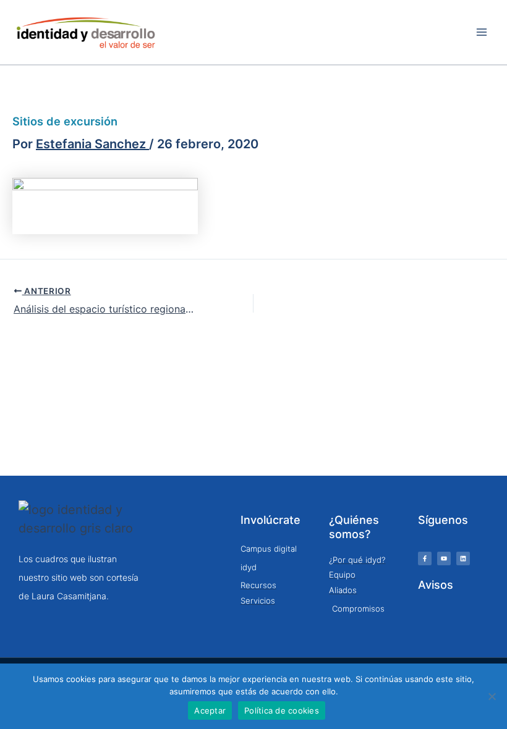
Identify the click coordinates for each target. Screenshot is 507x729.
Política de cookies (281, 710)
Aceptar (210, 710)
